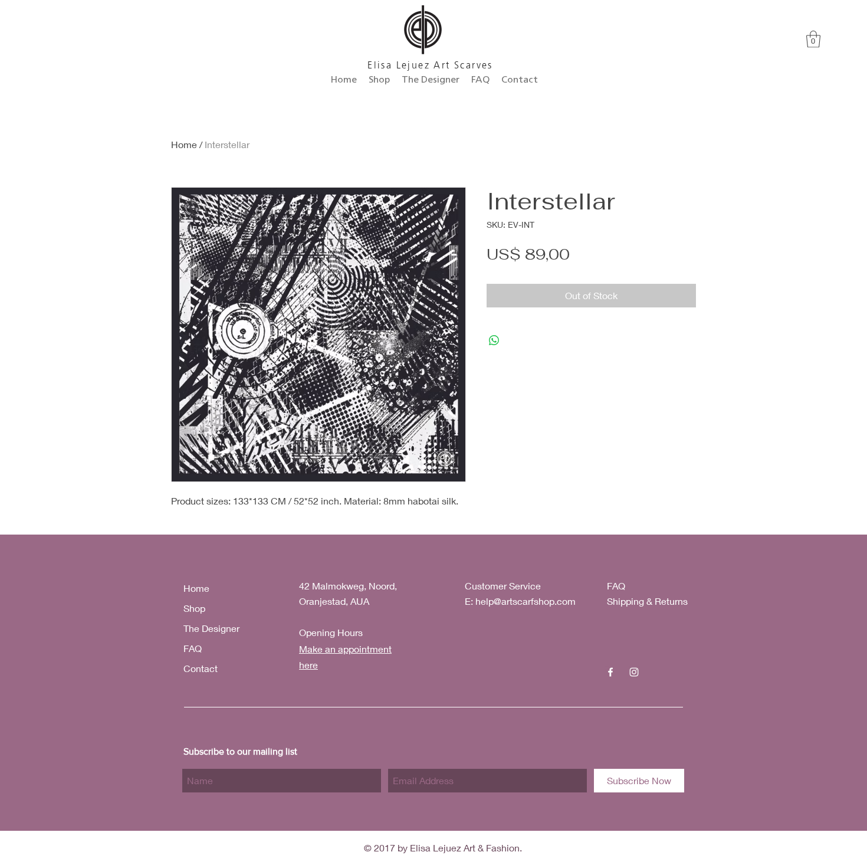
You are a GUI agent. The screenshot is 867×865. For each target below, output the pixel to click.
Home (184, 144)
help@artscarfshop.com (525, 601)
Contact (200, 668)
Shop (194, 608)
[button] (813, 39)
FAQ (192, 648)
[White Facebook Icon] (610, 672)
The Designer (211, 628)
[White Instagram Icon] (634, 672)
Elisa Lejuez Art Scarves (430, 66)
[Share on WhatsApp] (494, 340)
